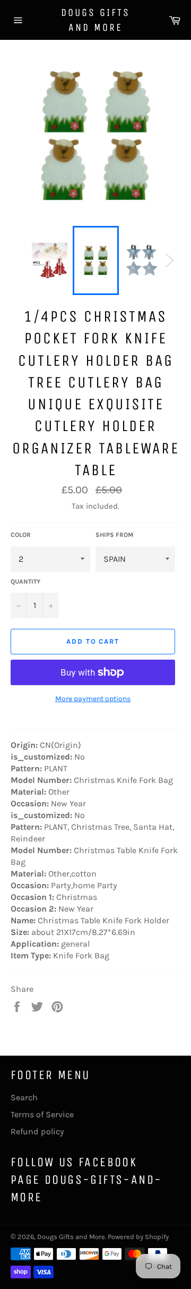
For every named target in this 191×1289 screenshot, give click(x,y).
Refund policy (37, 1131)
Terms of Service (42, 1114)
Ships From (114, 534)
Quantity (25, 581)
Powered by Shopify (138, 1237)
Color (21, 534)
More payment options (93, 698)
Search (24, 1097)
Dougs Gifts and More (95, 19)
